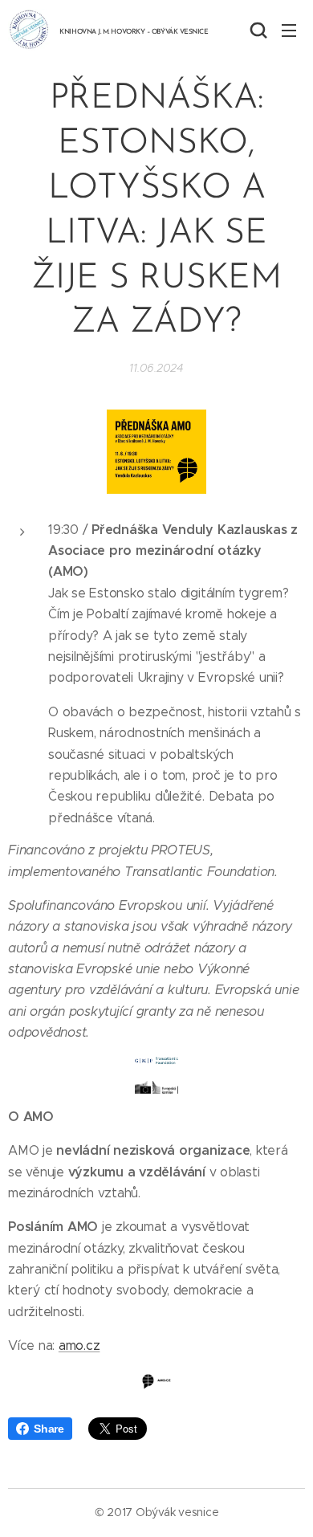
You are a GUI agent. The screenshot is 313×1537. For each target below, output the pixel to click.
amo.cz (79, 1345)
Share (49, 1428)
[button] (257, 30)
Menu (289, 30)
